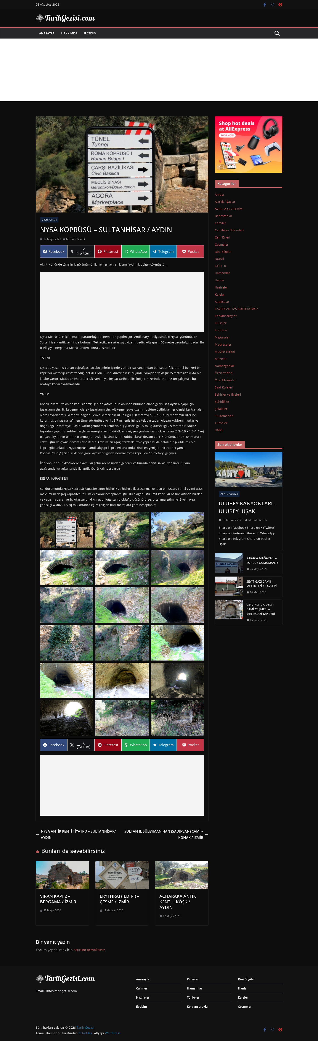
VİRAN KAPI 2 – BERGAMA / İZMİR (58, 899)
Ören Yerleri (49, 219)
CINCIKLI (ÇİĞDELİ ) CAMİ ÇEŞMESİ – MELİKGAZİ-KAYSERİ (260, 609)
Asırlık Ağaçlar (225, 202)
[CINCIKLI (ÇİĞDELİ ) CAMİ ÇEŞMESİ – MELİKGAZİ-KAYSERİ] (229, 612)
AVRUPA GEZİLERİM (229, 209)
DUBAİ (219, 259)
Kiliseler (220, 323)
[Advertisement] (159, 71)
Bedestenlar (223, 216)
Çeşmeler (221, 244)
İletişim (90, 33)
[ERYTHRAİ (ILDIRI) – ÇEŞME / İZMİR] (122, 864)
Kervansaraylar (226, 316)
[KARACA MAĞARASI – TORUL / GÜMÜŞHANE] (229, 563)
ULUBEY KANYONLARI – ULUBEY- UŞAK (247, 507)
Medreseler (223, 344)
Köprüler (221, 330)
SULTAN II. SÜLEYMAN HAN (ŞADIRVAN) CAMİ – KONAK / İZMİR (163, 834)
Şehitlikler (222, 402)
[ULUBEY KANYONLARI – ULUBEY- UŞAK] (248, 469)
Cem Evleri (222, 237)
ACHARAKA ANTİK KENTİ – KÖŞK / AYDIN (177, 901)
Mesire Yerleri (225, 352)
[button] (66, 530)
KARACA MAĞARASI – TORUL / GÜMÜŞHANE (262, 560)
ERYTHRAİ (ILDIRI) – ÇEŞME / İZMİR (119, 899)
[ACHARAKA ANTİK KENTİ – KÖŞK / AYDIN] (181, 864)
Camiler (220, 223)
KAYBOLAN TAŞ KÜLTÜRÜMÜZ (236, 309)
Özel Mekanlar (225, 380)
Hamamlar (222, 273)
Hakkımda (69, 33)
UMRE (219, 430)
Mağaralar (222, 337)
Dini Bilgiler (223, 252)
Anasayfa (46, 33)
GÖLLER (220, 266)
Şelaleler (221, 409)
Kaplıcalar (222, 302)
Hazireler (221, 287)
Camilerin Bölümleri (229, 230)
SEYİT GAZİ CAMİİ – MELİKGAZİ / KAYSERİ (261, 583)
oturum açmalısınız (89, 950)
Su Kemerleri (224, 416)
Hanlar (220, 280)
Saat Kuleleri (224, 387)
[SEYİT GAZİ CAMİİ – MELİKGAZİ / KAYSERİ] (229, 587)
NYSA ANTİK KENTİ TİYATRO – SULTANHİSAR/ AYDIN (78, 834)
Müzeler (221, 359)
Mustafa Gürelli (75, 239)
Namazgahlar (224, 366)
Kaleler (220, 294)
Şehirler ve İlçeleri (228, 394)
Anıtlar (220, 194)
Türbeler (221, 423)
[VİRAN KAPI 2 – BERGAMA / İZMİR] (62, 864)
